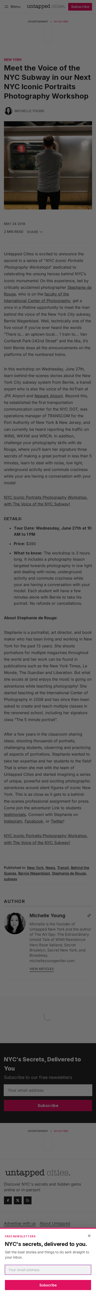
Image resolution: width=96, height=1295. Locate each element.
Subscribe (48, 1285)
